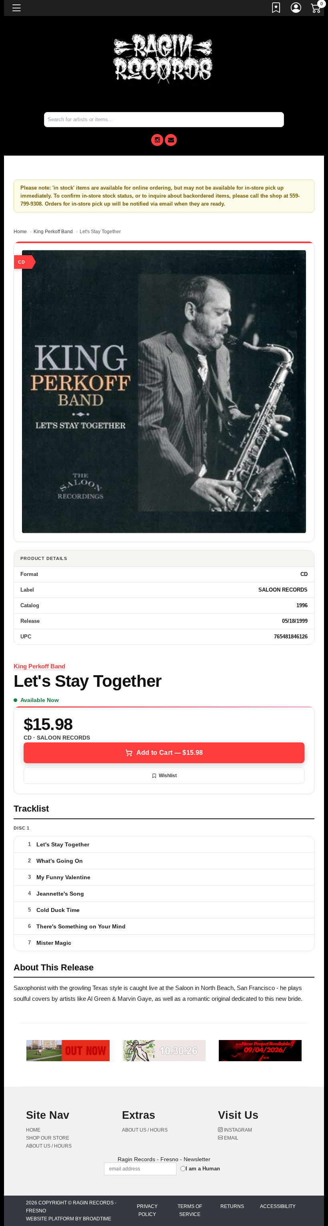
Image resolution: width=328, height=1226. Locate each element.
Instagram (237, 1130)
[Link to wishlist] (276, 9)
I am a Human (203, 1169)
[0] (316, 10)
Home (20, 231)
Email (230, 1138)
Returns (232, 1206)
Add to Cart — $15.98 (169, 752)
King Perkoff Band (53, 231)
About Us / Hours (49, 1146)
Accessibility (278, 1206)
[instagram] (157, 140)
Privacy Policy (147, 1210)
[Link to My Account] (296, 9)
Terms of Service (190, 1210)
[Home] (164, 59)
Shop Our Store (47, 1138)
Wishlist (168, 775)
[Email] (171, 140)
